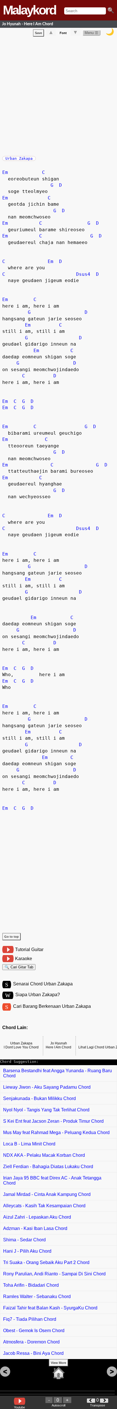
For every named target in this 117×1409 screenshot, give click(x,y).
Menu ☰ (91, 33)
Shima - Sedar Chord (24, 1239)
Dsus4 (83, 274)
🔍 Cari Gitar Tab (19, 967)
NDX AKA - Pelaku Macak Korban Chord (44, 1155)
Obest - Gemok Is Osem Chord (33, 1330)
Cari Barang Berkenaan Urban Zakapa (52, 1006)
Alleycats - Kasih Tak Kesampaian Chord (44, 1205)
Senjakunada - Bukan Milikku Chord (39, 1098)
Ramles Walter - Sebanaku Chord (37, 1296)
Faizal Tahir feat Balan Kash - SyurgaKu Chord (50, 1307)
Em (5, 172)
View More (58, 1362)
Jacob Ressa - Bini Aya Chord (33, 1353)
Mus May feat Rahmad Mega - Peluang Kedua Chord (56, 1132)
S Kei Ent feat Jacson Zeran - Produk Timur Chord (53, 1121)
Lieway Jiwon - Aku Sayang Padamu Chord (47, 1087)
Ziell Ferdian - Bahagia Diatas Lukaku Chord (48, 1166)
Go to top (11, 936)
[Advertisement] (58, 95)
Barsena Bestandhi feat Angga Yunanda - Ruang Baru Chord (57, 1073)
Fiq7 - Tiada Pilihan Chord (29, 1319)
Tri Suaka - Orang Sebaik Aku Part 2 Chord (46, 1262)
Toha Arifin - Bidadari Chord (31, 1285)
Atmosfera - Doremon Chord (31, 1341)
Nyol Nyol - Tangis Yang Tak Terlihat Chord (46, 1109)
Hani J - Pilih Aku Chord (27, 1251)
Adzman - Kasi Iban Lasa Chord (35, 1228)
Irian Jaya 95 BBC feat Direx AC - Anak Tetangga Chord (52, 1180)
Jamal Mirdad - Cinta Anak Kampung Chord (47, 1194)
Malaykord (29, 10)
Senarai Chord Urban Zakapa (43, 983)
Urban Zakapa (19, 158)
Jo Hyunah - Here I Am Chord (27, 24)
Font (63, 33)
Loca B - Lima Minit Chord (29, 1143)
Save (38, 33)
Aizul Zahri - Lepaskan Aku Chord (37, 1217)
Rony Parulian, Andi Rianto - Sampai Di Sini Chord (54, 1273)
